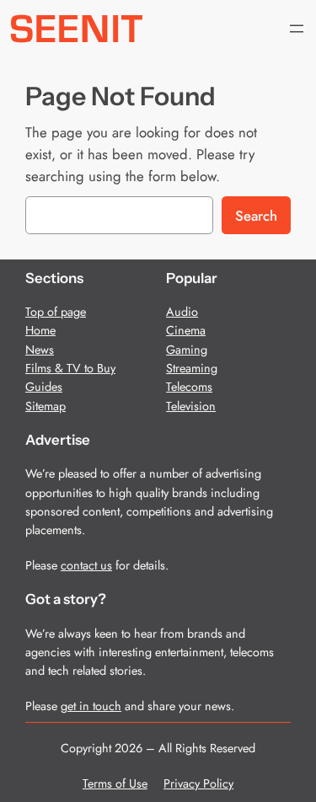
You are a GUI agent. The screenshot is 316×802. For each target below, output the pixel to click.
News (39, 349)
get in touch (91, 706)
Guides (43, 386)
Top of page (55, 311)
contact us (86, 565)
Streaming (191, 368)
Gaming (186, 349)
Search (256, 216)
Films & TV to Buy (70, 368)
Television (191, 406)
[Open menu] (297, 29)
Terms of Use (115, 783)
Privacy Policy (198, 783)
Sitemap (45, 406)
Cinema (186, 330)
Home (40, 330)
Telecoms (189, 386)
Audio (182, 311)
